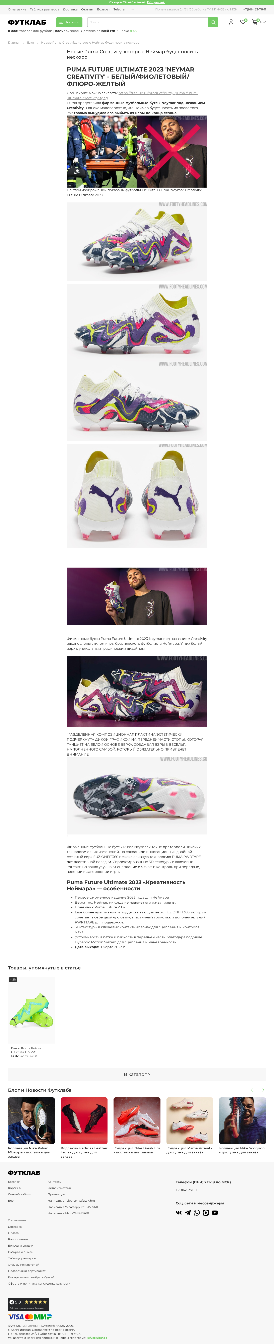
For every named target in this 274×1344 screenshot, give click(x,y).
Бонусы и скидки (20, 1245)
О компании (17, 1220)
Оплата (13, 1233)
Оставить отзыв (59, 1188)
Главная (14, 42)
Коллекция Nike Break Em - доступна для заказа (137, 1150)
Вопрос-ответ (18, 1239)
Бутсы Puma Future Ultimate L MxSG (26, 1050)
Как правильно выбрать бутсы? (31, 1277)
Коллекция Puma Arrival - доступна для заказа (189, 1150)
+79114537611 (186, 1190)
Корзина (14, 1188)
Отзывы (87, 9)
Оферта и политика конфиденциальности (39, 1283)
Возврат (103, 9)
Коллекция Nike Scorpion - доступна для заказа (242, 1150)
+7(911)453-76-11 (254, 9)
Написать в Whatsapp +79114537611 (73, 1207)
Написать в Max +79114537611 (68, 1213)
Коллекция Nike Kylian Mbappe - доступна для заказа (29, 1152)
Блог (31, 42)
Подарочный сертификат (27, 1271)
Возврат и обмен (20, 1252)
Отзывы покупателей (23, 1264)
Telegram (121, 9)
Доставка (70, 9)
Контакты (55, 1181)
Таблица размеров (44, 9)
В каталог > (137, 1074)
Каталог (72, 22)
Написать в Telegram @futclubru (71, 1200)
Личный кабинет (20, 1194)
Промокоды (56, 1194)
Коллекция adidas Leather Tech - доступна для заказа (84, 1152)
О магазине (17, 9)
